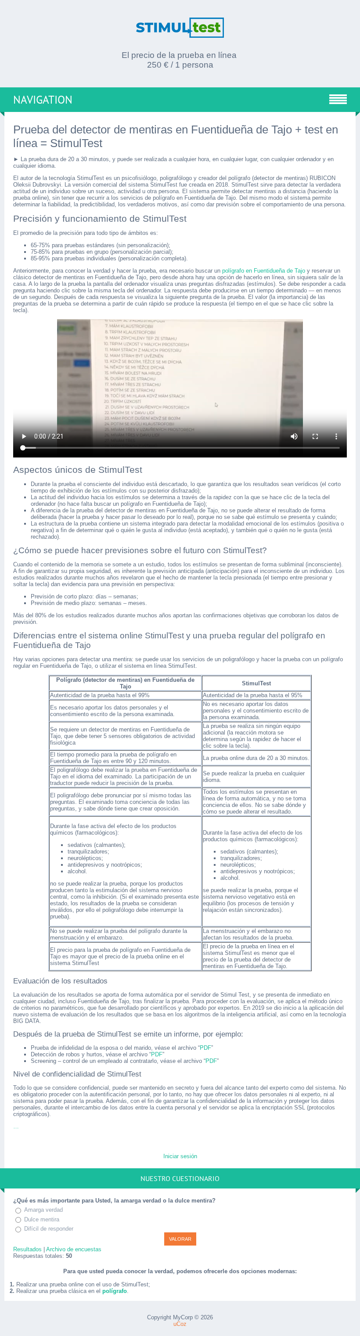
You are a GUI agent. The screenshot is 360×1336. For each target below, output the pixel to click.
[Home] (180, 32)
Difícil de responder (48, 1228)
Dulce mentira (41, 1219)
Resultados (27, 1249)
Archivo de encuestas (73, 1249)
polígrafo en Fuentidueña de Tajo (263, 270)
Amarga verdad (43, 1209)
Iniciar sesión (180, 1156)
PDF (205, 1047)
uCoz (180, 1324)
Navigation (42, 100)
